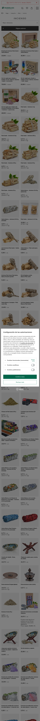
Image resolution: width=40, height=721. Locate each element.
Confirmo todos (20, 377)
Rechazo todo (20, 382)
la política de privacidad (26, 343)
